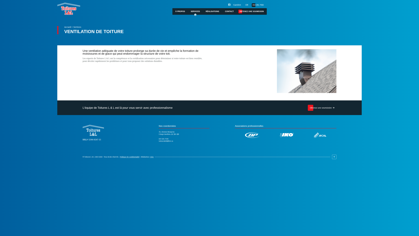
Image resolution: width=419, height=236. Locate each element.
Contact (229, 11)
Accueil (67, 27)
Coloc (152, 157)
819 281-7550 (258, 5)
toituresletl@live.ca (166, 141)
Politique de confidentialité (129, 157)
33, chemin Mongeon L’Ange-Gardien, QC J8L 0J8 (169, 133)
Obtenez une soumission (252, 11)
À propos (180, 11)
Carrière (237, 4)
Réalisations (212, 11)
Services (195, 11)
